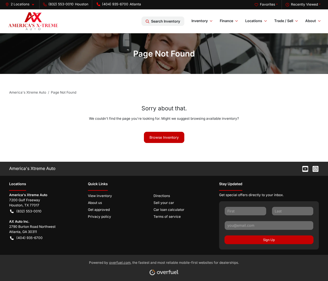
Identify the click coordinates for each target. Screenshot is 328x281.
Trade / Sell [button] (283, 21)
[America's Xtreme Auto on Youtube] (303, 168)
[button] (21, 4)
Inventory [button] (199, 21)
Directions (162, 196)
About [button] (310, 21)
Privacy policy (99, 216)
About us (95, 203)
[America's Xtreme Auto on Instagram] (314, 168)
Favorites (267, 4)
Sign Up (269, 240)
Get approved (99, 210)
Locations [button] (253, 21)
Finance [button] (226, 21)
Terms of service (167, 216)
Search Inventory (165, 21)
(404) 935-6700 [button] (115, 4)
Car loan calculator (169, 210)
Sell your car (164, 203)
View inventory (100, 196)
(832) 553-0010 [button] (61, 4)
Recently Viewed (304, 4)
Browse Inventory (164, 137)
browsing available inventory (214, 118)
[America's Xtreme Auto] (33, 21)
